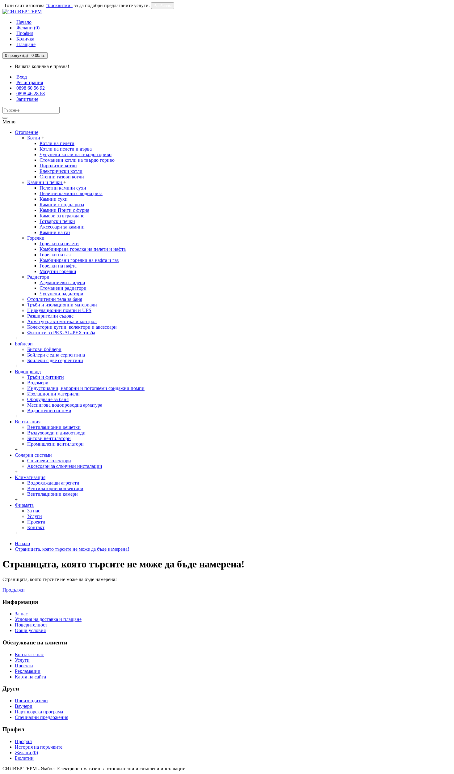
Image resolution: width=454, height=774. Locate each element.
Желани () (26, 752)
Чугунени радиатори (61, 293)
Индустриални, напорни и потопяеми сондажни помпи (86, 388)
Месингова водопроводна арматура (64, 405)
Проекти (36, 521)
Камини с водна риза (62, 204)
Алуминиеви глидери (62, 282)
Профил (23, 741)
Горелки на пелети (59, 243)
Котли (34, 137)
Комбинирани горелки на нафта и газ (79, 260)
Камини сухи (54, 199)
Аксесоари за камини (62, 226)
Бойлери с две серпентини (55, 360)
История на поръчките (38, 747)
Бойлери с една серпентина (56, 354)
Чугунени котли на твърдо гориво (75, 154)
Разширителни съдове (50, 316)
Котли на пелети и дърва (66, 149)
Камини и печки (45, 182)
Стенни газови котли (62, 176)
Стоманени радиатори (63, 288)
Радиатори (39, 277)
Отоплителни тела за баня (54, 299)
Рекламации (27, 671)
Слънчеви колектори (49, 460)
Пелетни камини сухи (63, 187)
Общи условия (30, 630)
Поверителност (31, 624)
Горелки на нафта (58, 265)
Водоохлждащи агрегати (53, 482)
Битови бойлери (44, 349)
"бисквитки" (59, 5)
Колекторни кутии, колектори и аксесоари (72, 327)
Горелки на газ (55, 254)
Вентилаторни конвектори (55, 488)
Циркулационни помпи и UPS (59, 310)
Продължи (13, 589)
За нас (33, 510)
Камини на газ (55, 232)
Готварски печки (57, 221)
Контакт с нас (29, 654)
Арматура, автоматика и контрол (62, 321)
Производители (31, 700)
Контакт (35, 527)
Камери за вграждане (62, 215)
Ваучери (23, 706)
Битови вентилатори (49, 438)
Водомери (37, 382)
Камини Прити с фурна (64, 210)
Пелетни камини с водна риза (71, 193)
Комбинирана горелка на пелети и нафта (83, 249)
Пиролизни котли (58, 165)
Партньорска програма (39, 711)
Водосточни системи (49, 410)
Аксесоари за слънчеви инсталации (64, 466)
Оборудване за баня (48, 399)
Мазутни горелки (58, 271)
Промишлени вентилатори (55, 444)
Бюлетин (24, 758)
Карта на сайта (30, 676)
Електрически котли (61, 171)
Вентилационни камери (52, 494)
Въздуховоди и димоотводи (56, 432)
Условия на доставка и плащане (48, 619)
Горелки (36, 238)
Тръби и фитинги (45, 377)
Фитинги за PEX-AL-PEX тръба (61, 332)
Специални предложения (41, 717)
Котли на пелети (57, 143)
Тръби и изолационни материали (62, 304)
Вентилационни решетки (54, 427)
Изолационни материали (53, 393)
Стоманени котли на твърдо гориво (77, 160)
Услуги (34, 516)
